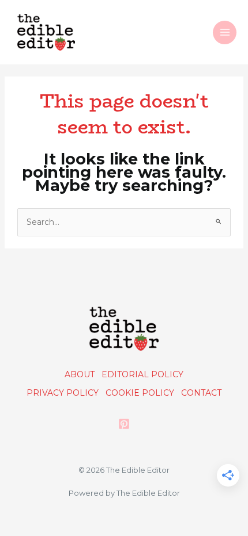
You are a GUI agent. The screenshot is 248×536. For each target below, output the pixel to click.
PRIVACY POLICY (63, 393)
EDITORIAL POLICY (142, 374)
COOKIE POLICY (140, 393)
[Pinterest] (124, 424)
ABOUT (80, 374)
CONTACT (201, 393)
